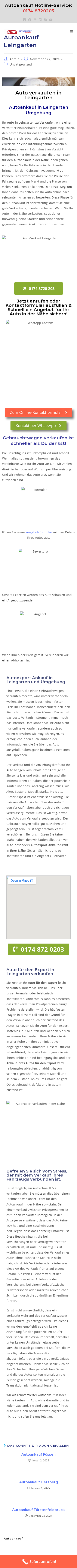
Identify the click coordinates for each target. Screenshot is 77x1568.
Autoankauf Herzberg (38, 1482)
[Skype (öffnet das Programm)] (45, 20)
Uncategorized (21, 64)
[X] (25, 20)
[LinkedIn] (40, 20)
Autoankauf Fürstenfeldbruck (38, 1510)
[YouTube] (51, 20)
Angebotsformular (39, 532)
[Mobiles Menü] (71, 32)
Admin (15, 59)
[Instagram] (35, 20)
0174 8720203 (38, 10)
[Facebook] (30, 20)
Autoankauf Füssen (38, 1454)
